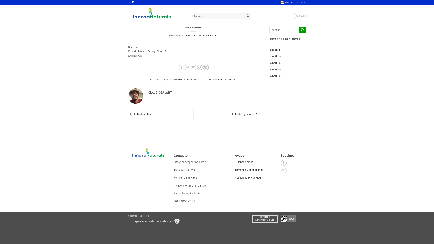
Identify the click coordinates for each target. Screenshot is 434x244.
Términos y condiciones (249, 169)
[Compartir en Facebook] (181, 67)
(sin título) (275, 50)
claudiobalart (210, 36)
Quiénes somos (244, 162)
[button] (300, 16)
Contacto (301, 2)
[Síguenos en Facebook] (130, 2)
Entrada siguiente (243, 114)
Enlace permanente (227, 79)
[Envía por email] (193, 67)
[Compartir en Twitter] (187, 67)
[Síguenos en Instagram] (133, 2)
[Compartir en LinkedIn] (206, 67)
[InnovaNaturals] (157, 13)
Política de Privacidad (248, 177)
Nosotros (289, 2)
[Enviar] (248, 16)
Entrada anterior (143, 114)
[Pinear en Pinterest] (200, 67)
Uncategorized (193, 27)
